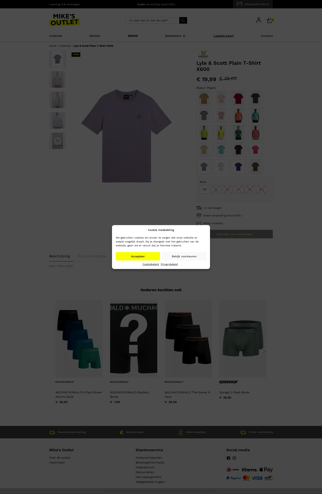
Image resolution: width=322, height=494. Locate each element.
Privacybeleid (169, 264)
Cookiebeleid (151, 264)
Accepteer (138, 256)
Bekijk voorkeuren (184, 256)
